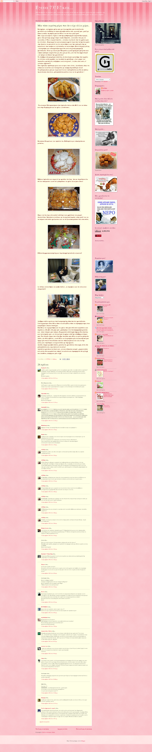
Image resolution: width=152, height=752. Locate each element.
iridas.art (99, 381)
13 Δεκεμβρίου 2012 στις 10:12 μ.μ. (49, 668)
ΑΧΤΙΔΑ (43, 449)
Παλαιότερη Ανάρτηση (84, 729)
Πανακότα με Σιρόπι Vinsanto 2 (108, 318)
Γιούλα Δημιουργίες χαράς (48, 708)
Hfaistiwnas (44, 425)
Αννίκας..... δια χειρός (102, 334)
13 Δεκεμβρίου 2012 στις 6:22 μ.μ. (49, 602)
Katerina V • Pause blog (46, 554)
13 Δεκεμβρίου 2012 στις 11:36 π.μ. (49, 402)
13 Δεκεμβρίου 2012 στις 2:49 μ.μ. (49, 523)
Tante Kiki (43, 393)
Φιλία (42, 592)
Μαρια (43, 564)
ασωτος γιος (44, 646)
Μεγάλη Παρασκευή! (108, 335)
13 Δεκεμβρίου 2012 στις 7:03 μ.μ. (49, 626)
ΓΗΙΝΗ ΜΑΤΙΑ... (101, 358)
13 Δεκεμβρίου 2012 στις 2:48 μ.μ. (49, 513)
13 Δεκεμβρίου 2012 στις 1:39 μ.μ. (49, 444)
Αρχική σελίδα (62, 729)
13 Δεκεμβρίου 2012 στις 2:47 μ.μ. (49, 502)
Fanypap (43, 698)
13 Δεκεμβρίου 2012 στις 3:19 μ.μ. (49, 535)
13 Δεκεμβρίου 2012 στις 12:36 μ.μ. (49, 420)
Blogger (83, 741)
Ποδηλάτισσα (44, 528)
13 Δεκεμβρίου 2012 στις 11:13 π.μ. (49, 388)
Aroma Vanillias (100, 404)
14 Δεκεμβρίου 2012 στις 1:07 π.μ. (49, 718)
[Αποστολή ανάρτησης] (60, 359)
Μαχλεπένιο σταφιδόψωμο (107, 406)
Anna (42, 658)
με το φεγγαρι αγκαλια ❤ (103, 305)
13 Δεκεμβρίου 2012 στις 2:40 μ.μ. (49, 491)
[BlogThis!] (64, 359)
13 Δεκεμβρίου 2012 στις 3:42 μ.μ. (49, 559)
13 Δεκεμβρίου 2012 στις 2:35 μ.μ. (49, 481)
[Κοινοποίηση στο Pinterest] (69, 359)
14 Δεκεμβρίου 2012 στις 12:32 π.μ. (49, 703)
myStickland (44, 617)
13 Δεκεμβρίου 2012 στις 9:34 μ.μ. (49, 653)
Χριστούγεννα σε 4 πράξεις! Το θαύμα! (108, 360)
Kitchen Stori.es (100, 316)
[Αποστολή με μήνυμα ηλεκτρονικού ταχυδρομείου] (63, 359)
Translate (106, 81)
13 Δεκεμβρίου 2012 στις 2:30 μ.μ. (49, 455)
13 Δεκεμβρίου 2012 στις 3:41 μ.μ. (49, 549)
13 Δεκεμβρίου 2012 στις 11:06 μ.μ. (49, 693)
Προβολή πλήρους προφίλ (107, 90)
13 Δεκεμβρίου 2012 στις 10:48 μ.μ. (49, 679)
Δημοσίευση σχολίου (45, 722)
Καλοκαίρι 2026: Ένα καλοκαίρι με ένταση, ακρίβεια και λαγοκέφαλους (105, 329)
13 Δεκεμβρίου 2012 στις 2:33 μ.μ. (49, 470)
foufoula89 (43, 407)
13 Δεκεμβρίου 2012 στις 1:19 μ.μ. (49, 429)
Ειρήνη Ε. (43, 368)
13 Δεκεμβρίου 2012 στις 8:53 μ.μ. (49, 641)
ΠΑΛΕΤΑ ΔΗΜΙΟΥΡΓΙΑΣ (103, 392)
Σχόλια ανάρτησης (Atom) (48, 732)
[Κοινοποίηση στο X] (66, 359)
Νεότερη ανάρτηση (42, 729)
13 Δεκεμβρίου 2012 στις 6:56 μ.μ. (49, 612)
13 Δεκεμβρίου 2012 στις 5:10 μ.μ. (49, 587)
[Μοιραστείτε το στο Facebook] (67, 359)
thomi (42, 434)
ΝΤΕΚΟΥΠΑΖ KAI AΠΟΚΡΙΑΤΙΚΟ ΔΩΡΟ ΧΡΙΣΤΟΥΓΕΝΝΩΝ (108, 395)
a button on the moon (102, 370)
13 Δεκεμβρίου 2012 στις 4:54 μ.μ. (49, 573)
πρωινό (105, 306)
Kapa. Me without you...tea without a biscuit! (105, 346)
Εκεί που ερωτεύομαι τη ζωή (104, 328)
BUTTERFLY (44, 607)
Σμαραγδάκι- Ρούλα (46, 631)
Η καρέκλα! (106, 348)
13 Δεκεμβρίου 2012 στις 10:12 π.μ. (49, 378)
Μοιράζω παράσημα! (108, 371)
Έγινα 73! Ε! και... (54, 7)
